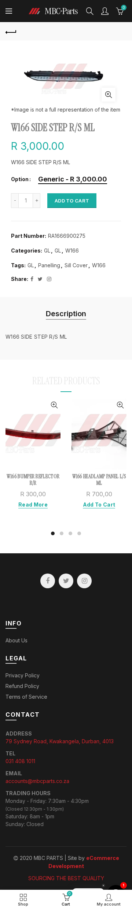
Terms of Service (26, 697)
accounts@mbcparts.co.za (37, 781)
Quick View (54, 405)
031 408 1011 (20, 761)
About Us (16, 640)
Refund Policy (22, 686)
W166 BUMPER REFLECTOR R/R (33, 479)
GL (47, 250)
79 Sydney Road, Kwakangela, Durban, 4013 (60, 741)
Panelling (49, 265)
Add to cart (72, 201)
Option (20, 179)
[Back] (11, 31)
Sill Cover (76, 265)
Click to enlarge (108, 95)
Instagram (84, 581)
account (104, 11)
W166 (72, 250)
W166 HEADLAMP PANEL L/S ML (99, 479)
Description (66, 313)
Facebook (47, 581)
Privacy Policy (23, 675)
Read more (33, 504)
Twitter (66, 581)
